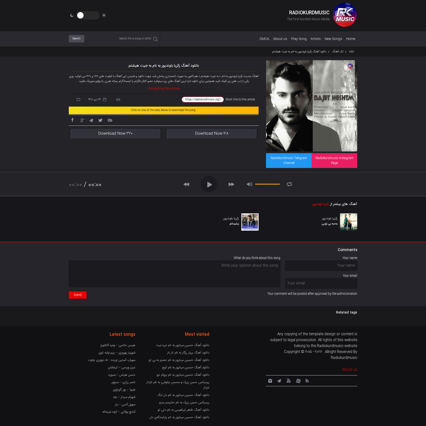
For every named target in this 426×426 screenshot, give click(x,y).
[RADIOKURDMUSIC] (345, 15)
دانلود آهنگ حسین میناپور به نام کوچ (185, 367)
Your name (350, 258)
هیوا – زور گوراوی (124, 389)
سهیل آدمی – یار (125, 404)
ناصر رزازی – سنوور (123, 382)
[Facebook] (72, 119)
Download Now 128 (212, 133)
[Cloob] (109, 119)
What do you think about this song (257, 258)
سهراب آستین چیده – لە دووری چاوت (111, 360)
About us (280, 39)
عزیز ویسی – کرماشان (121, 367)
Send (78, 295)
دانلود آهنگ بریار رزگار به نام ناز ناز (188, 352)
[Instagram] (269, 380)
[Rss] (306, 380)
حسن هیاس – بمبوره (121, 375)
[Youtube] (288, 380)
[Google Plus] (81, 119)
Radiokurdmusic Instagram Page (335, 161)
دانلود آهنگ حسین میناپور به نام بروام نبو (183, 375)
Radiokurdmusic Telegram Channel (289, 161)
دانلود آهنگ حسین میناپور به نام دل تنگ (183, 395)
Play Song (299, 39)
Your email (350, 275)
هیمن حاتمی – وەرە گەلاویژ (117, 345)
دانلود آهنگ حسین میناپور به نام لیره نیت (182, 345)
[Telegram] (91, 119)
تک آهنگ (337, 51)
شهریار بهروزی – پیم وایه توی (116, 352)
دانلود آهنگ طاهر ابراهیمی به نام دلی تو (183, 410)
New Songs (333, 39)
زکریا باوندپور (320, 204)
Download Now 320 (115, 133)
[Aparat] (297, 380)
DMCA (264, 39)
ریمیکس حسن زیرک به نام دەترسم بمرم (184, 402)
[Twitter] (100, 119)
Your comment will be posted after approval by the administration (312, 293)
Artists (316, 39)
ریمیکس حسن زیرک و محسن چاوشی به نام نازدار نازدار (177, 385)
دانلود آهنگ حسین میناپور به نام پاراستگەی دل (179, 417)
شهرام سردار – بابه (124, 397)
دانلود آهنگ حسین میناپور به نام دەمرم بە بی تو (179, 360)
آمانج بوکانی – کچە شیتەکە (118, 412)
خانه (351, 51)
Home (350, 39)
